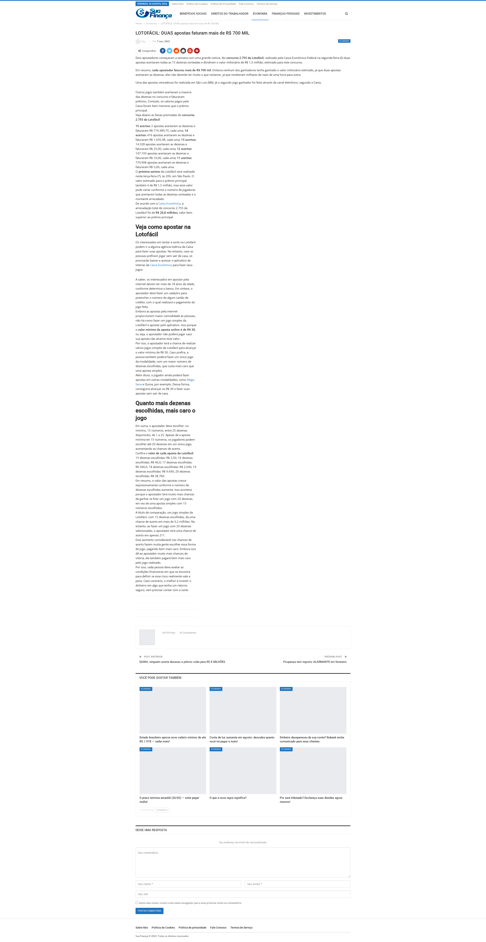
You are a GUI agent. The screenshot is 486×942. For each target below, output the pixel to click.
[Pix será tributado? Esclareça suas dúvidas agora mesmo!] (313, 770)
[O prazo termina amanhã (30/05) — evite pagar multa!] (173, 770)
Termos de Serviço (267, 4)
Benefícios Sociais (193, 13)
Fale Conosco (246, 4)
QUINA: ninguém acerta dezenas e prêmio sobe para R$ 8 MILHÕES (182, 662)
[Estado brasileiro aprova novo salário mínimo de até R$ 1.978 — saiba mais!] (173, 710)
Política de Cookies (197, 4)
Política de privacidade (223, 4)
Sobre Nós (178, 4)
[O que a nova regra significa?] (243, 770)
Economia (260, 13)
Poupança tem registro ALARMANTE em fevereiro (315, 662)
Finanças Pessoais (286, 13)
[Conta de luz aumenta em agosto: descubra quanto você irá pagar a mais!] (243, 710)
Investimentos (315, 13)
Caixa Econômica (170, 203)
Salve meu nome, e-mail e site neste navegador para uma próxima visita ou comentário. (190, 903)
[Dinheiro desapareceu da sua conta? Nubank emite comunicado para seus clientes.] (313, 710)
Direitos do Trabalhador (229, 13)
